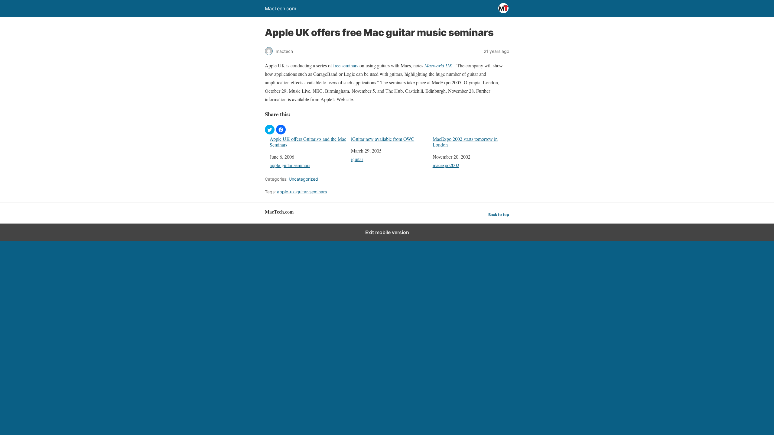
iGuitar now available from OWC (382, 139)
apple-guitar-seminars (290, 165)
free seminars (345, 65)
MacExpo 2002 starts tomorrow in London (465, 141)
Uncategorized (303, 179)
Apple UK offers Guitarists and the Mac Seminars (308, 141)
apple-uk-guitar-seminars (302, 191)
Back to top (498, 214)
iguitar (357, 159)
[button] (270, 129)
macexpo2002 (446, 165)
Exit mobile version (387, 232)
